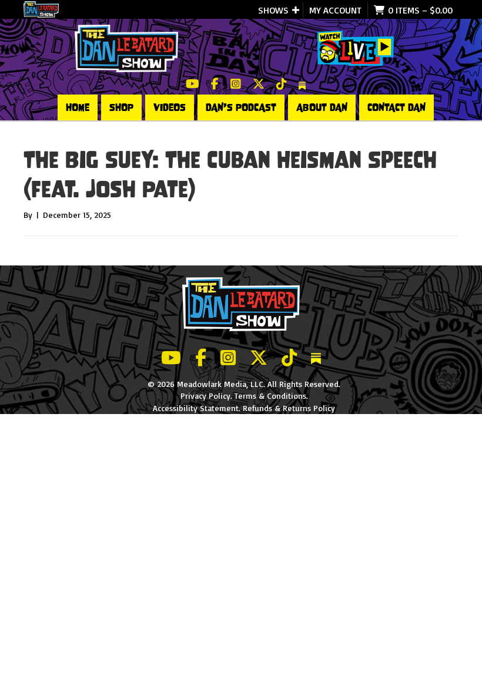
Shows (273, 10)
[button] (296, 10)
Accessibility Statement (196, 408)
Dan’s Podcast (241, 107)
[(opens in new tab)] (355, 47)
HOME (77, 107)
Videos (169, 107)
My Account (335, 10)
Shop (121, 107)
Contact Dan (396, 107)
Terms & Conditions (270, 396)
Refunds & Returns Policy (289, 408)
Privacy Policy (205, 396)
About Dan (321, 107)
